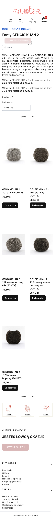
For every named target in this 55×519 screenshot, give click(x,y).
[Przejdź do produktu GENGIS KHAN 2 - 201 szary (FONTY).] (13, 155)
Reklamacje (7, 508)
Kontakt (5, 476)
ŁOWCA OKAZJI (15, 447)
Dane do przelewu (10, 496)
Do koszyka (10, 205)
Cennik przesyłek (10, 502)
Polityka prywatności (11, 481)
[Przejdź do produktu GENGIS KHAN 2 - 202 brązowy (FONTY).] (41, 155)
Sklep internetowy (24, 515)
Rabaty (5, 484)
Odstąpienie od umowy (13, 505)
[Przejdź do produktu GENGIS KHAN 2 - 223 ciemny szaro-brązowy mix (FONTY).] (41, 244)
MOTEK (5, 29)
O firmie (5, 473)
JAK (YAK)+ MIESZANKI (21, 29)
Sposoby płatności (10, 499)
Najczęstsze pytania (11, 478)
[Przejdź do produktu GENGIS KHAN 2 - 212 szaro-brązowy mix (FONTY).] (13, 244)
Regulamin (7, 470)
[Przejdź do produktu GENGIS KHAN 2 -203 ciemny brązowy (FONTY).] (13, 337)
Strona (23, 117)
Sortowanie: (7, 102)
